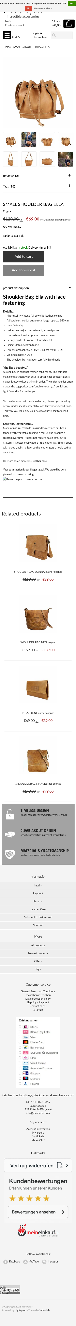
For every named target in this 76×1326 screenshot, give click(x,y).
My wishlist (38, 1140)
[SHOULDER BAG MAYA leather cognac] (38, 776)
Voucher (38, 925)
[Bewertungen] (38, 1222)
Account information (38, 1129)
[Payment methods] (38, 1087)
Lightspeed (20, 1310)
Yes (72, 3)
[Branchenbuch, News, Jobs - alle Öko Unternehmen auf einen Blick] (10, 1293)
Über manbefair (40, 37)
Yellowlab (45, 1310)
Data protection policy (38, 999)
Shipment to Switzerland (38, 917)
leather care (40, 461)
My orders (38, 1133)
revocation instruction (38, 995)
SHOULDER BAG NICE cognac (38, 642)
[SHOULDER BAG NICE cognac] (38, 635)
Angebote (37, 33)
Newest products (38, 953)
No (28, 8)
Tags (38, 969)
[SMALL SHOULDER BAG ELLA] (10, 146)
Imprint (38, 885)
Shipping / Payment (38, 1002)
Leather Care (38, 909)
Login (8, 21)
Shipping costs (63, 219)
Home (7, 47)
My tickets (38, 1136)
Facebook (14, 1261)
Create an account (14, 25)
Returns (38, 901)
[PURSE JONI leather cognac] (38, 705)
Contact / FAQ (38, 1006)
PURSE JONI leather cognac (38, 713)
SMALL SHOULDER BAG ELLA (31, 47)
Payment (38, 893)
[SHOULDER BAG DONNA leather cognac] (38, 564)
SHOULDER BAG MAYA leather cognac (38, 784)
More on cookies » (43, 8)
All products (38, 945)
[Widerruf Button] (38, 1171)
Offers (38, 961)
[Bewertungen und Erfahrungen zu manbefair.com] (23, 479)
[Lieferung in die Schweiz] (38, 1236)
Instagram (53, 1261)
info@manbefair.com (38, 1113)
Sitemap (38, 1010)
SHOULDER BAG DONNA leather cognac (38, 572)
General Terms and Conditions (38, 991)
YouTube (34, 1261)
